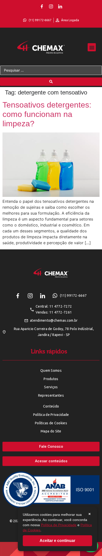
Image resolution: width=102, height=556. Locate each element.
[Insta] (51, 6)
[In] (60, 6)
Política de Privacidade (58, 525)
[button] (92, 47)
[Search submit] (51, 81)
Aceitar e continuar (57, 540)
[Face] (42, 6)
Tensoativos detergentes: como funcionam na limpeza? (46, 114)
